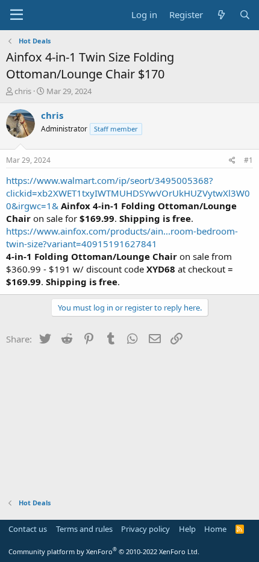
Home (215, 528)
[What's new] (220, 15)
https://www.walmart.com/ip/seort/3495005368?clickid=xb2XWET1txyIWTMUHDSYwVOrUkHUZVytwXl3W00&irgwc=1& (128, 193)
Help (187, 528)
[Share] (232, 161)
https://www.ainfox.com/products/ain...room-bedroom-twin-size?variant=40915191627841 (122, 237)
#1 (248, 160)
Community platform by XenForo (103, 551)
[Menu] (16, 15)
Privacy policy (145, 528)
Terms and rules (84, 528)
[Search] (245, 15)
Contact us (27, 528)
